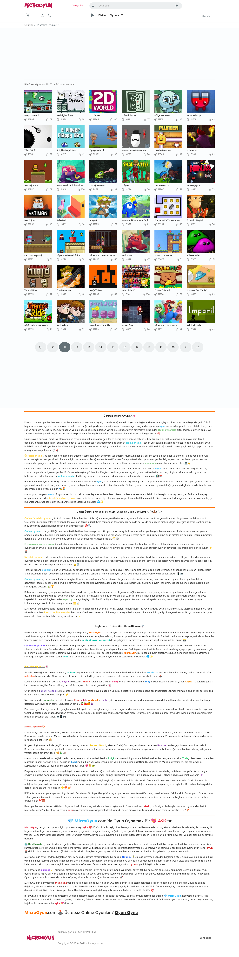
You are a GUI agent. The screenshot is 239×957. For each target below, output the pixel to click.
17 (137, 347)
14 (101, 347)
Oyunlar (206, 16)
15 (113, 347)
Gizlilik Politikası (87, 932)
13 (89, 347)
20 (173, 347)
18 (149, 347)
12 (77, 347)
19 (161, 347)
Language (206, 938)
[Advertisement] (119, 55)
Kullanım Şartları (67, 932)
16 (125, 347)
